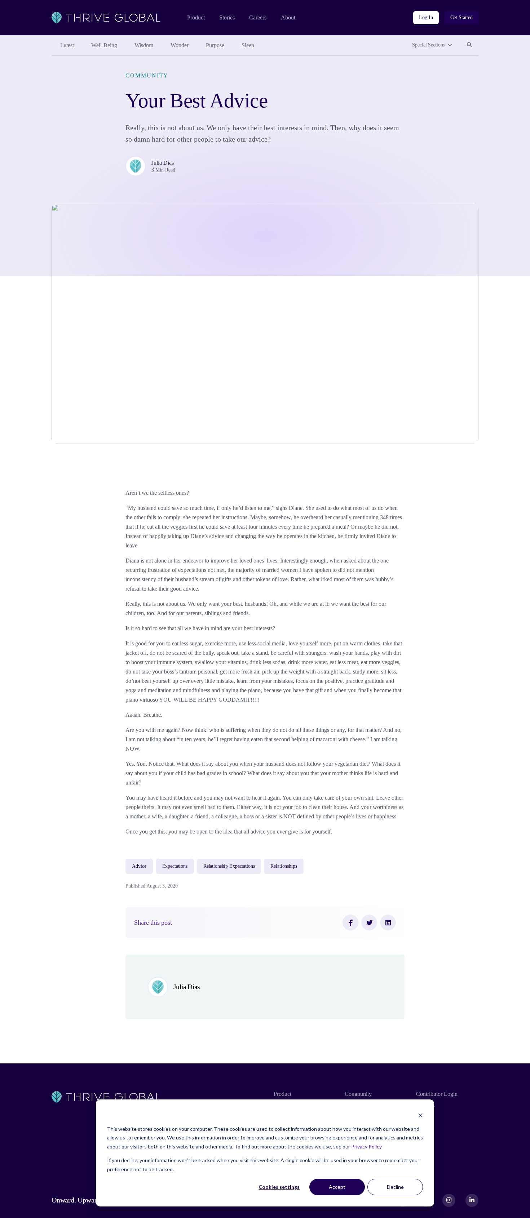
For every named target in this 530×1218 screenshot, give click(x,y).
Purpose (215, 45)
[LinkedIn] (388, 922)
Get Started (461, 17)
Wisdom (143, 45)
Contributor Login (437, 1094)
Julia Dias (162, 163)
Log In (426, 17)
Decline (395, 1187)
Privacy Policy (366, 1146)
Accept (337, 1187)
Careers (257, 17)
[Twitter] (369, 922)
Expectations (174, 866)
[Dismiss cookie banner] (420, 1115)
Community (146, 75)
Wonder (180, 45)
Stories (227, 17)
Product (196, 17)
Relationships (283, 866)
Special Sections (428, 45)
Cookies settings (279, 1187)
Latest (67, 45)
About (288, 17)
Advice (139, 866)
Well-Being (104, 45)
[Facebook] (350, 922)
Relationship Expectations (229, 866)
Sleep (248, 45)
